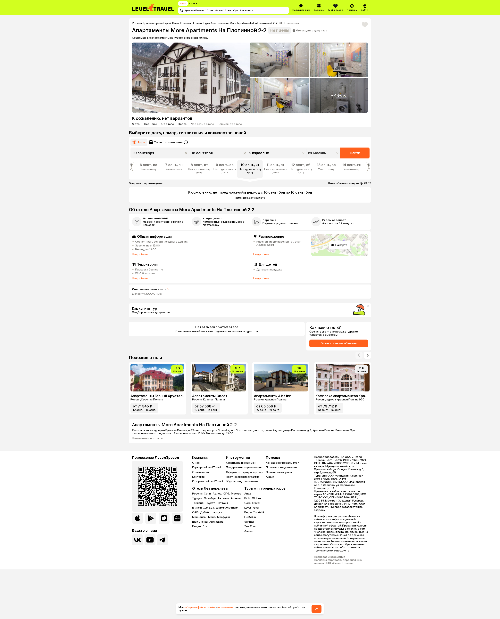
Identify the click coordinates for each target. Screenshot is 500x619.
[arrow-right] (358, 355)
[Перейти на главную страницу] (153, 7)
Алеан (248, 531)
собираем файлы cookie (199, 607)
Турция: (197, 498)
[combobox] (324, 153)
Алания (236, 498)
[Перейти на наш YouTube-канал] (150, 539)
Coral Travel (252, 503)
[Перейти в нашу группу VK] (137, 539)
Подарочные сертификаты (244, 467)
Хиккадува (216, 521)
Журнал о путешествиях (242, 481)
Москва (236, 493)
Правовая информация (329, 557)
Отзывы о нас (201, 472)
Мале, (212, 517)
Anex (247, 493)
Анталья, (224, 498)
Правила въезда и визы (281, 467)
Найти (355, 153)
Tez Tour (250, 526)
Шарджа (216, 512)
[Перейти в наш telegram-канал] (162, 539)
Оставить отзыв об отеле (339, 343)
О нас (196, 462)
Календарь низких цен (240, 462)
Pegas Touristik (254, 512)
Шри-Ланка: (200, 521)
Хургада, (209, 507)
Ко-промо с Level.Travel (207, 481)
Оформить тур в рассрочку (244, 472)
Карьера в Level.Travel (206, 467)
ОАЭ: (195, 512)
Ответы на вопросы (279, 472)
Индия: (197, 526)
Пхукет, (211, 503)
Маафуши (223, 517)
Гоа (205, 526)
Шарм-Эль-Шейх (227, 507)
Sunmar (249, 521)
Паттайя (222, 503)
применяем (225, 607)
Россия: (197, 493)
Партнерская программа (242, 476)
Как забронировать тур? (282, 462)
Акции (270, 476)
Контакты (198, 476)
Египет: (197, 507)
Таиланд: (198, 503)
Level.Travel (251, 507)
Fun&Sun (250, 517)
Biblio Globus (252, 498)
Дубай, (205, 512)
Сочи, (208, 493)
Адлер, (218, 493)
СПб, (226, 493)
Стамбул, (210, 498)
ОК (316, 608)
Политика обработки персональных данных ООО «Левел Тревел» (338, 562)
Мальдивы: (199, 517)
